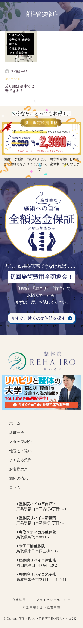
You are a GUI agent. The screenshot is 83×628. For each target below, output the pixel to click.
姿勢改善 (14, 39)
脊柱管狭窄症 (17, 48)
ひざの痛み (16, 35)
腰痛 (12, 52)
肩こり (13, 44)
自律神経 (21, 52)
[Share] (35, 101)
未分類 (26, 39)
